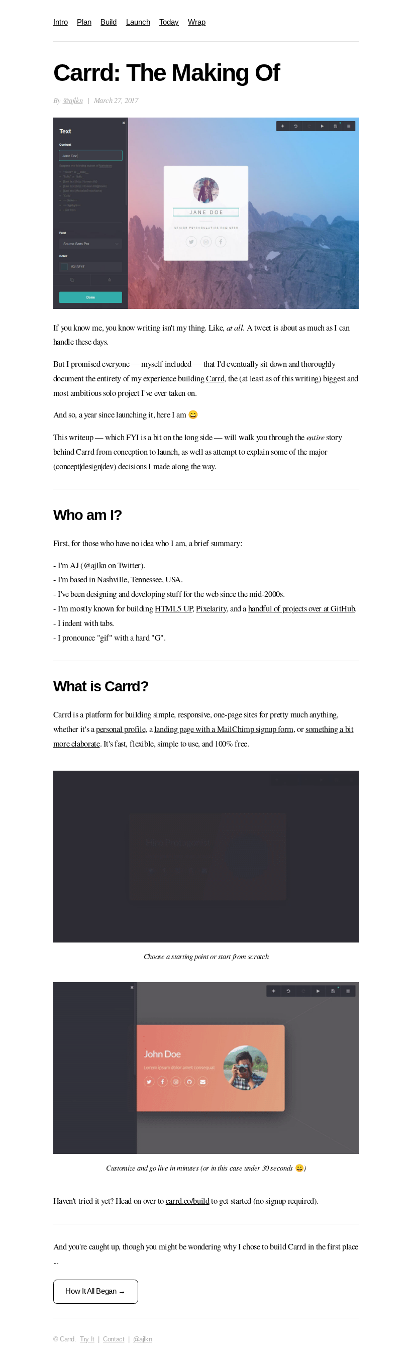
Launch (138, 22)
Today (169, 22)
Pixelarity (211, 608)
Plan (84, 22)
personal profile (120, 729)
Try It (87, 1339)
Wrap (196, 22)
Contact (113, 1339)
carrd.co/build (188, 1200)
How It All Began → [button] (95, 1291)
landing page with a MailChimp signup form (223, 729)
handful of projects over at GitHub (301, 608)
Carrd (215, 378)
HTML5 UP (173, 608)
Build (108, 22)
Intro (60, 22)
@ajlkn (73, 100)
